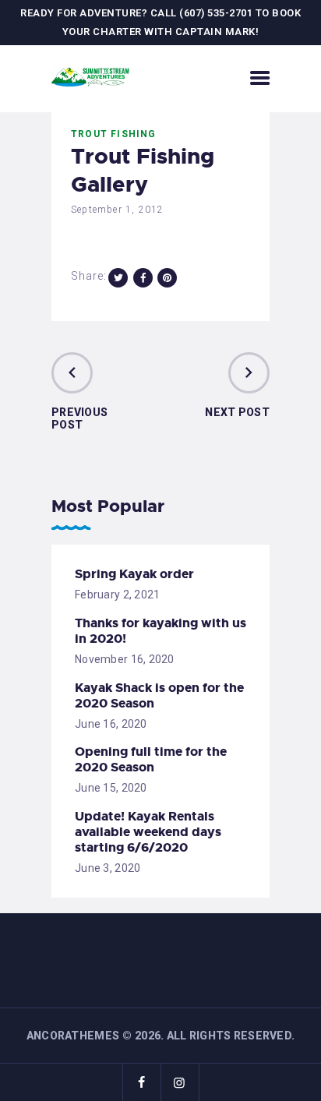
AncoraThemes (72, 1035)
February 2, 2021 (117, 594)
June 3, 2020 (107, 868)
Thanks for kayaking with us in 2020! (160, 631)
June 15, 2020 (111, 788)
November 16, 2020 (125, 659)
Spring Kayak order (134, 574)
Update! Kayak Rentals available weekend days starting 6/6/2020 (148, 832)
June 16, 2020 (111, 724)
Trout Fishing (114, 134)
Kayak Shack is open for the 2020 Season (159, 695)
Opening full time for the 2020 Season (151, 759)
